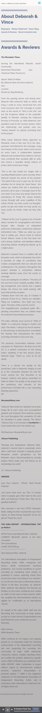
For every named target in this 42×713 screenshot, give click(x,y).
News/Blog (34, 29)
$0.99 (36, 709)
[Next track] (12, 709)
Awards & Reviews (9, 32)
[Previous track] (3, 709)
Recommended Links (27, 32)
